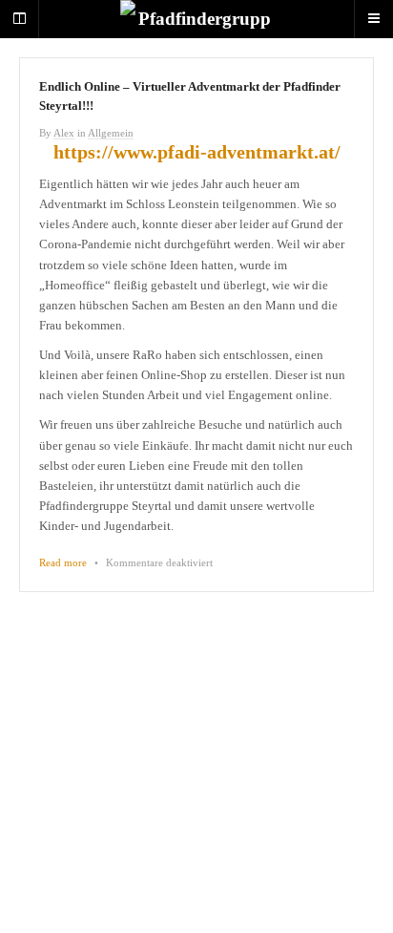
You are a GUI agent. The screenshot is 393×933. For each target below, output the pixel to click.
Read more (63, 562)
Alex (63, 132)
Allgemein (111, 132)
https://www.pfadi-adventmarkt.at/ (197, 151)
